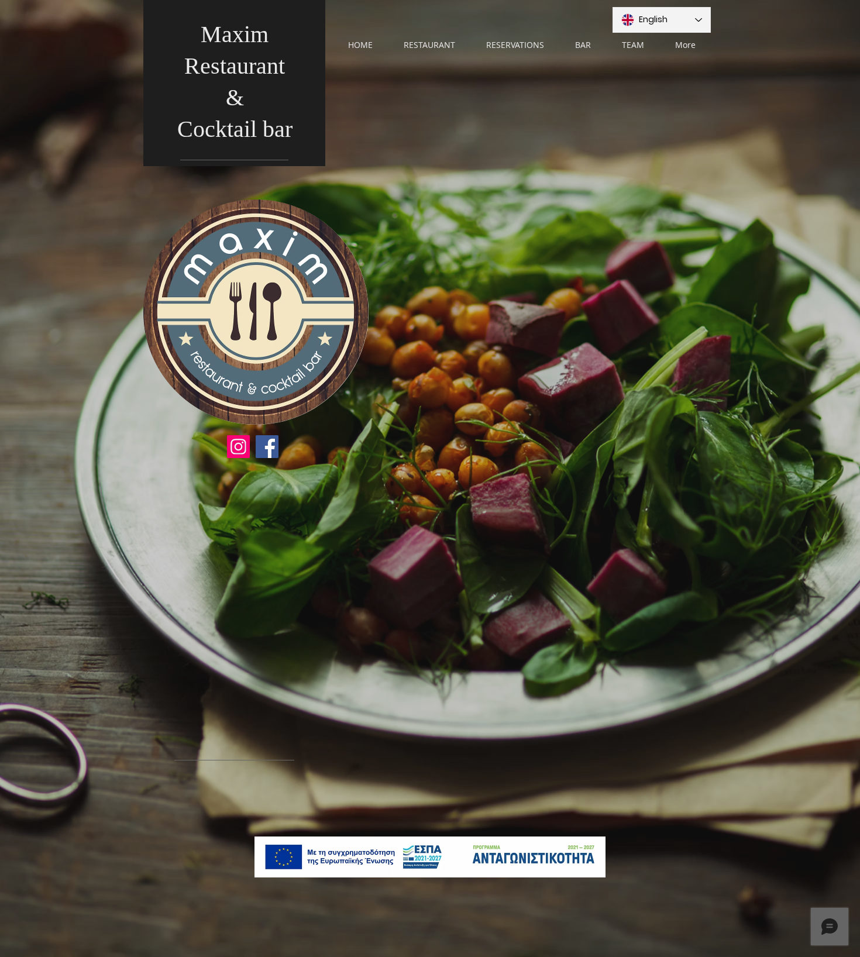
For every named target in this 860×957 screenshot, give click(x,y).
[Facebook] (267, 446)
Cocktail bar (235, 129)
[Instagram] (238, 446)
